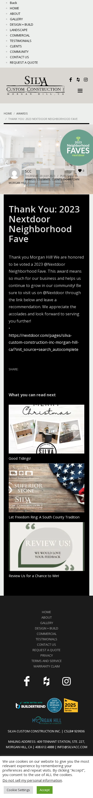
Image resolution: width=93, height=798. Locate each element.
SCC (28, 171)
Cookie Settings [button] (18, 790)
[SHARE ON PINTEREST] (38, 376)
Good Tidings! (20, 458)
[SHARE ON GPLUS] (29, 376)
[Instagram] (85, 79)
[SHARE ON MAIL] (47, 376)
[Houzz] (78, 79)
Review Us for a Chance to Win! (34, 575)
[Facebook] (70, 79)
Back (13, 2)
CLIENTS (57, 179)
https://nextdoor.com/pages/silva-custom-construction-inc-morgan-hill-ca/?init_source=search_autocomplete (44, 342)
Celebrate (43, 179)
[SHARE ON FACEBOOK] (21, 376)
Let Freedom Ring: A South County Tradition (44, 517)
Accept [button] (45, 790)
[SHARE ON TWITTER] (12, 376)
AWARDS (30, 179)
